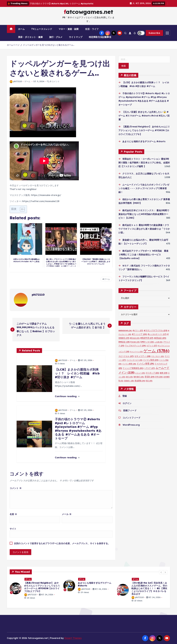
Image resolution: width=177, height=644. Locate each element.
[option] (35, 589)
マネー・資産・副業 (69, 32)
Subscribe (154, 36)
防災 (149, 384)
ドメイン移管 (129, 367)
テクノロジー (157, 360)
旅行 (129, 380)
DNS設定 (124, 345)
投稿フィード (130, 413)
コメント (16, 491)
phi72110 (17, 85)
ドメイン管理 (145, 367)
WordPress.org (131, 428)
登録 (124, 399)
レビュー (140, 376)
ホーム (21, 32)
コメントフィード (131, 421)
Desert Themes (73, 641)
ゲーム (27, 85)
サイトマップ (75, 40)
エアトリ (151, 349)
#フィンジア (139, 337)
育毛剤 (149, 380)
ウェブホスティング (135, 349)
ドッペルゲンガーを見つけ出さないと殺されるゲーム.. (48, 48)
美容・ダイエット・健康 (30, 40)
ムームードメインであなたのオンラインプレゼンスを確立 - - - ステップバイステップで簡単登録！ (144, 192)
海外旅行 (138, 380)
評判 (159, 380)
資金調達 (140, 384)
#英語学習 (146, 341)
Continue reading (66, 399)
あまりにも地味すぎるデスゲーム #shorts (144, 144)
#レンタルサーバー (157, 338)
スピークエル (126, 359)
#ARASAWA (125, 334)
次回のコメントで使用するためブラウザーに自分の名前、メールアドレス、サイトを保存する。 (62, 547)
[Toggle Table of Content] (21, 212)
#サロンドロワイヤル (155, 334)
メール (66, 517)
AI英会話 (160, 341)
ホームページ (13, 48)
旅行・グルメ (56, 40)
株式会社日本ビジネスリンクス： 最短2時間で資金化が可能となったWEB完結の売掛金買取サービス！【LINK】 (144, 217)
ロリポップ (152, 376)
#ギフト (138, 334)
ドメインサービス (134, 363)
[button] (161, 576)
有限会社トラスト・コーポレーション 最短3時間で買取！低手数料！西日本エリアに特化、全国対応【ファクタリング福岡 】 (144, 166)
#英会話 (135, 341)
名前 (13, 517)
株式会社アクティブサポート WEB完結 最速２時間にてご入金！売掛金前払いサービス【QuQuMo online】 (144, 258)
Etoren (135, 345)
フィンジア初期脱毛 (133, 371)
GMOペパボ (147, 345)
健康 (163, 376)
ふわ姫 (158, 345)
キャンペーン (136, 355)
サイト (13, 532)
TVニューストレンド (41, 32)
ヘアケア (149, 372)
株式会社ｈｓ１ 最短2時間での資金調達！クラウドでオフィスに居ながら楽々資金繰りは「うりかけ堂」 (144, 232)
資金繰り (129, 384)
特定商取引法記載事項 (100, 40)
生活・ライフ (92, 32)
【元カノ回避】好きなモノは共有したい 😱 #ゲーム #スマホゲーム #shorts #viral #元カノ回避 (144, 119)
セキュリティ (142, 359)
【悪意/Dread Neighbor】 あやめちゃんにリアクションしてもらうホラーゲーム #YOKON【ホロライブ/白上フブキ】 (144, 134)
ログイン (127, 406)
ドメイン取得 (150, 363)
